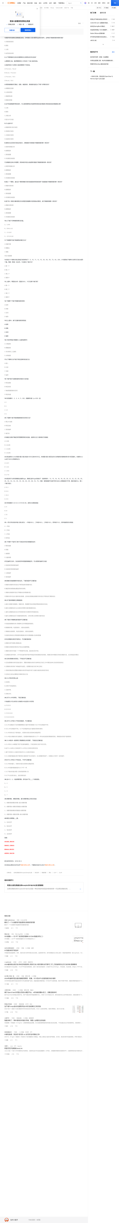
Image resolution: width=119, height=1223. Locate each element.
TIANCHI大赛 (59, 8)
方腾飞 (6, 1046)
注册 (108, 3)
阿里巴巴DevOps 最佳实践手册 (99, 64)
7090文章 (31, 1220)
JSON (20, 962)
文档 (95, 3)
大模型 (19, 3)
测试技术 (37, 872)
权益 (35, 3)
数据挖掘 (44, 872)
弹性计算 (27, 976)
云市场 (45, 3)
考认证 (52, 8)
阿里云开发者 (8, 1004)
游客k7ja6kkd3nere (9, 920)
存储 (18, 920)
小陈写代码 (7, 990)
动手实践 (40, 8)
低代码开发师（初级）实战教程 (99, 57)
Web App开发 (19, 934)
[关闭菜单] (3, 3)
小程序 (25, 962)
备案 (99, 3)
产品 (24, 3)
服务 (55, 3)
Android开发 (24, 920)
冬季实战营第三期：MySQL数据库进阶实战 (102, 60)
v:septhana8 (7, 962)
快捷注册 (12, 30)
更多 (113, 52)
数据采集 (21, 1004)
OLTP (55, 872)
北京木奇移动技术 (9, 948)
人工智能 (26, 934)
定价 (40, 3)
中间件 (27, 1032)
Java (11, 1046)
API (31, 1032)
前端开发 (30, 962)
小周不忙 (6, 1018)
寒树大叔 (6, 934)
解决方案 (30, 3)
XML (12, 934)
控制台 (103, 3)
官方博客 (46, 8)
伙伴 (50, 3)
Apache (19, 1046)
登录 (115, 3)
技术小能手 (14, 1220)
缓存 (32, 948)
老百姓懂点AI (8, 1032)
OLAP (60, 872)
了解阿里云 (61, 3)
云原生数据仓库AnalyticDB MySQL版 (23, 872)
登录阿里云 (28, 30)
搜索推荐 (31, 1018)
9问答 (38, 1220)
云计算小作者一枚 (9, 976)
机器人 (32, 990)
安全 (31, 1004)
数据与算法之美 (25, 865)
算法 (50, 872)
